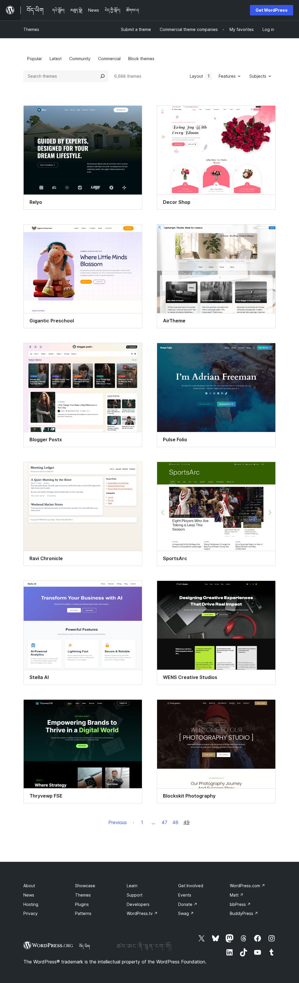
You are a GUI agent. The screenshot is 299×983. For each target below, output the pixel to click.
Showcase (85, 885)
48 (175, 822)
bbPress (240, 904)
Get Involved (190, 885)
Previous (117, 822)
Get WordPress (271, 10)
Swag (186, 913)
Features (227, 76)
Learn (132, 885)
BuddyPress (244, 913)
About (29, 885)
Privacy (30, 913)
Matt (237, 894)
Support (134, 894)
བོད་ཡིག (84, 946)
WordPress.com (247, 885)
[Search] (102, 76)
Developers (138, 904)
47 (164, 822)
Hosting (30, 904)
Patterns (83, 913)
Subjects (257, 76)
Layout (200, 76)
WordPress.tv (142, 913)
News (28, 894)
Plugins (82, 904)
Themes (31, 29)
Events (184, 894)
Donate (187, 904)
